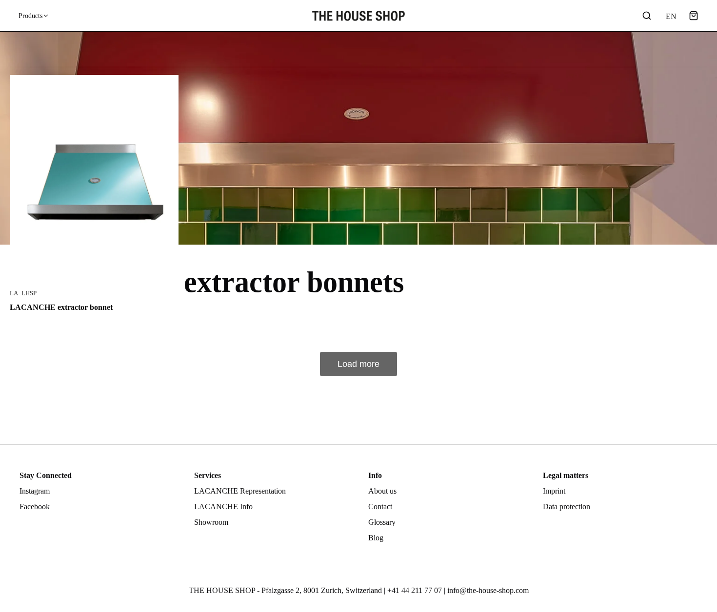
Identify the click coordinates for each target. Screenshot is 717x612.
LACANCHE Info (223, 506)
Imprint (554, 491)
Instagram (35, 491)
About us (382, 491)
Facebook (35, 506)
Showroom (211, 522)
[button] (693, 15)
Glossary (382, 522)
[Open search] (647, 15)
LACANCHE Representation (240, 491)
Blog (375, 538)
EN (670, 16)
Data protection (566, 506)
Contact (380, 506)
